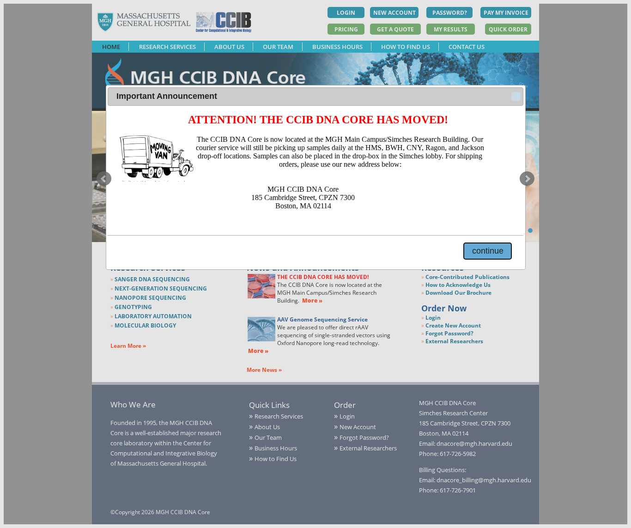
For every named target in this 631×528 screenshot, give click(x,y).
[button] (516, 96)
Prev (104, 178)
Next (527, 178)
